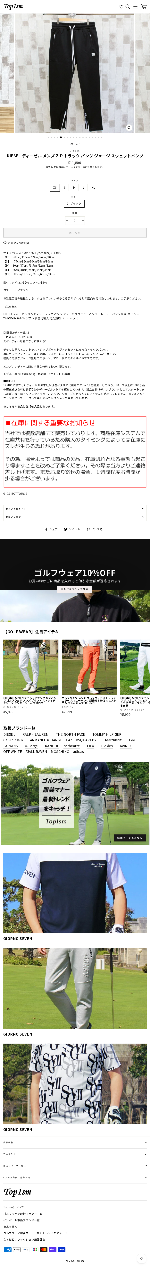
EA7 (69, 739)
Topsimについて (13, 1207)
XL (93, 187)
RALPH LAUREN (35, 734)
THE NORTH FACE (70, 734)
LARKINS (10, 745)
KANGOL (52, 745)
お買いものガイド (16, 508)
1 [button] (49, 138)
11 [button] (80, 138)
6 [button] (65, 138)
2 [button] (52, 138)
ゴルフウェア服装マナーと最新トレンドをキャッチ (35, 1233)
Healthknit (113, 739)
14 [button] (90, 138)
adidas (78, 751)
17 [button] (99, 138)
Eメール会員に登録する (17, 1177)
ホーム (74, 144)
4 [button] (58, 138)
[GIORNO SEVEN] (75, 893)
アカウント (9, 1153)
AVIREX (126, 745)
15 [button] (93, 138)
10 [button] (77, 138)
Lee (132, 739)
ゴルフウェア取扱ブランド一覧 (23, 1214)
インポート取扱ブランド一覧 (21, 1220)
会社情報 (8, 1142)
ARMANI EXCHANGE (46, 739)
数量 (75, 212)
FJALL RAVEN (36, 751)
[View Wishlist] (122, 6)
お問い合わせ (13, 516)
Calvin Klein (13, 739)
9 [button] (74, 138)
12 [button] (83, 138)
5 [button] (61, 137)
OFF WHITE (12, 751)
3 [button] (55, 138)
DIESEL (75, 150)
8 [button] (71, 138)
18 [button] (102, 138)
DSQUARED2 (86, 739)
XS (55, 187)
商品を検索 (10, 1226)
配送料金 (58, 167)
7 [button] (68, 138)
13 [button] (87, 138)
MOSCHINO (60, 751)
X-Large (31, 745)
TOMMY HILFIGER (107, 734)
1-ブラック (74, 203)
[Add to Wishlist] (55, 643)
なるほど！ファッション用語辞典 (24, 1239)
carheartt (71, 745)
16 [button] (96, 138)
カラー (75, 196)
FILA (90, 745)
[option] (75, 73)
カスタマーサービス (14, 1165)
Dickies (107, 745)
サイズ (75, 180)
